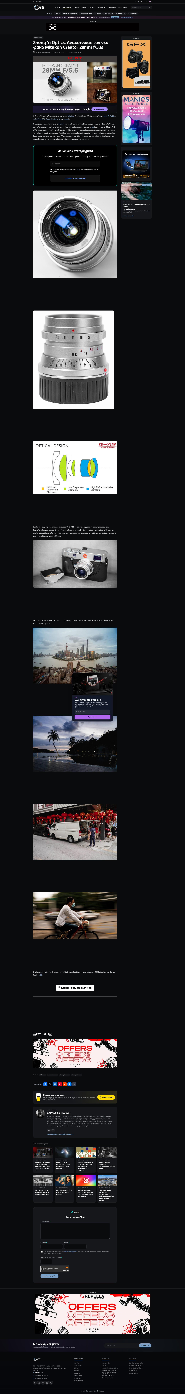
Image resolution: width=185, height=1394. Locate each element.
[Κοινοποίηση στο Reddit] (65, 1084)
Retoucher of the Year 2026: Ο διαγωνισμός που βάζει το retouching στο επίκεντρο (85, 1166)
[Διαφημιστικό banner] (92, 27)
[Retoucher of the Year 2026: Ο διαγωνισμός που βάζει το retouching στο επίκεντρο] (86, 1152)
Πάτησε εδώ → (100, 109)
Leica (92, 127)
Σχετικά (104, 1365)
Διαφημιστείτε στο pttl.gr (110, 1368)
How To (57, 7)
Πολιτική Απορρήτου (70, 1251)
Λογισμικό (98, 13)
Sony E (106, 116)
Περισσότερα (122, 7)
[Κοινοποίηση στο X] (50, 1084)
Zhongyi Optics (76, 1075)
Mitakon (71, 116)
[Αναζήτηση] (149, 7)
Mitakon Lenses (52, 1075)
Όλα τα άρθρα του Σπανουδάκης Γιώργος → (60, 1134)
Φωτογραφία (67, 7)
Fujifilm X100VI (132, 13)
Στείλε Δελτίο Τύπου (86, 13)
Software (91, 7)
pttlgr (78, 169)
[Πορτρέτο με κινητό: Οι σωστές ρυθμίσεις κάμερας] (64, 1180)
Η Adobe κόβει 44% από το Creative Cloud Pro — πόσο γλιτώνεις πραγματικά (85, 1193)
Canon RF (49, 119)
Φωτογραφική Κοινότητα (137, 1365)
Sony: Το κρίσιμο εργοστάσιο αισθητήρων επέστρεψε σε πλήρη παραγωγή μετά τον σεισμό (106, 1195)
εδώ (40, 975)
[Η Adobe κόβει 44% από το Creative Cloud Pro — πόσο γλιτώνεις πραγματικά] (86, 1180)
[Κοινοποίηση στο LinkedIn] (55, 1084)
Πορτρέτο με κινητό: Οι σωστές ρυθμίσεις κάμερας (64, 1192)
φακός (60, 124)
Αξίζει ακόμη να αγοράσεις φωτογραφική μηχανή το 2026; (107, 1165)
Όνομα (43, 1243)
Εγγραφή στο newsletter (75, 178)
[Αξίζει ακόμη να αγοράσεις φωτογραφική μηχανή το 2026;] (107, 1152)
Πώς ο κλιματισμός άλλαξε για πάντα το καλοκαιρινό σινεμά (42, 1192)
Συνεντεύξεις (78, 1381)
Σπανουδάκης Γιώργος (43, 52)
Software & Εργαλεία (135, 1368)
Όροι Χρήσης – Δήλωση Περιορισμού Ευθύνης (109, 1372)
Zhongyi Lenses (64, 1075)
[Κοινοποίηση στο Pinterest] (60, 1084)
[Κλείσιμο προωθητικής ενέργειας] (110, 674)
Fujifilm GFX (40, 119)
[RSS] (147, 1)
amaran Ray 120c (120, 13)
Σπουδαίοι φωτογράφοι (70, 13)
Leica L (66, 119)
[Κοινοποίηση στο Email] (74, 1084)
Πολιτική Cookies (107, 1378)
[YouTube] (141, 1)
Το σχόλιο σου (45, 1221)
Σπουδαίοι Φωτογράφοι (136, 1363)
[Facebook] (135, 1)
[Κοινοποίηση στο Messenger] (69, 1084)
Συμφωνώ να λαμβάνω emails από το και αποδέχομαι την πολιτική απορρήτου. (74, 170)
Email (67, 1243)
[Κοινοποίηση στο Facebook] (45, 1084)
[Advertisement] (75, 294)
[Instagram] (138, 1)
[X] (144, 1)
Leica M (57, 119)
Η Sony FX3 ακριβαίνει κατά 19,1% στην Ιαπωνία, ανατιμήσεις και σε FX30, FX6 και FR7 (42, 1166)
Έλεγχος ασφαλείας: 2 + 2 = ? (51, 1257)
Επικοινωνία (39, 1373)
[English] (150, 1)
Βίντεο (76, 7)
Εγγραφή (144, 1345)
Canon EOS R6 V (108, 13)
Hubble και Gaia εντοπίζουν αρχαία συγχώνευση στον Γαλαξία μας (63, 1165)
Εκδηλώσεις (102, 7)
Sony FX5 (57, 13)
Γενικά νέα (112, 7)
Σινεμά (83, 7)
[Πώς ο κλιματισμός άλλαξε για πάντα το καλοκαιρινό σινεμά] (43, 1180)
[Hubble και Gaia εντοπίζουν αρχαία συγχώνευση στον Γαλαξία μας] (64, 1152)
